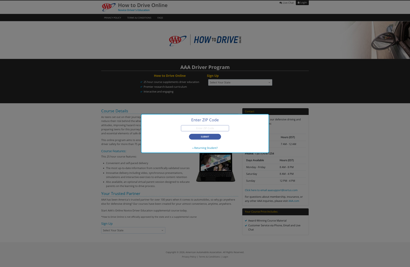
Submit (205, 136)
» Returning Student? (205, 148)
